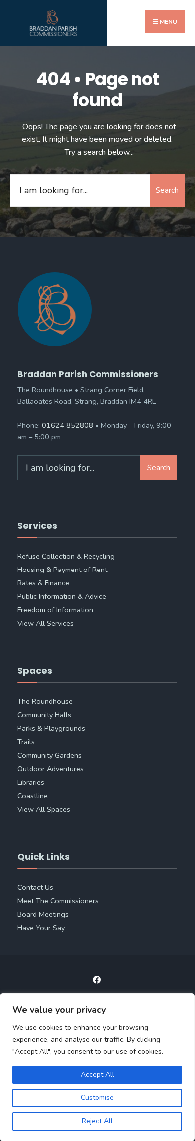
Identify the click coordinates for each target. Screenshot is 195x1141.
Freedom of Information (56, 610)
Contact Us (36, 887)
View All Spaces (44, 809)
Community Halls (45, 715)
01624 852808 (68, 425)
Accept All (97, 1074)
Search (167, 190)
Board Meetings (43, 914)
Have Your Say (41, 928)
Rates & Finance (44, 583)
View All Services (46, 623)
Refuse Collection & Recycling (66, 556)
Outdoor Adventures (51, 769)
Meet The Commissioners (58, 901)
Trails (26, 742)
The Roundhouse (45, 701)
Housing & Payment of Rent (63, 569)
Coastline (33, 796)
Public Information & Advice (62, 596)
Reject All (97, 1121)
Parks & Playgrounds (52, 728)
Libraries (31, 782)
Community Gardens (50, 755)
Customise (97, 1097)
